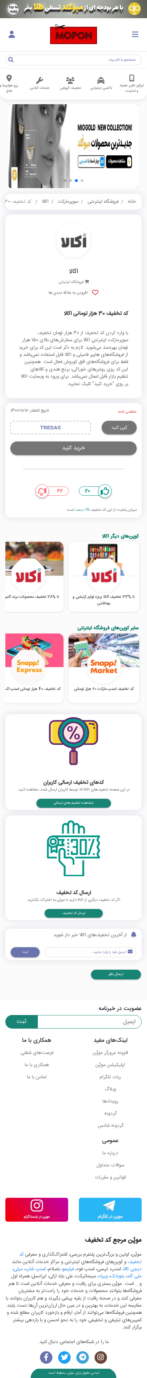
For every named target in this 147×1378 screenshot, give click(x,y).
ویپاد (103, 1276)
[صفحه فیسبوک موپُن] (46, 1357)
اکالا (45, 202)
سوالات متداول (110, 1165)
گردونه (110, 1113)
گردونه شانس (110, 1126)
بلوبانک (117, 1276)
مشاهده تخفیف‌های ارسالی (73, 803)
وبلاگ (110, 1089)
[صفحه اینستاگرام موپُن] (101, 1357)
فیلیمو (68, 1269)
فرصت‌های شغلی (37, 1053)
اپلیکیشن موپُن (110, 1065)
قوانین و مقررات (110, 1177)
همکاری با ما (37, 1065)
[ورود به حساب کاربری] (12, 35)
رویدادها (110, 1101)
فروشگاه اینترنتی (102, 202)
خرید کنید (73, 448)
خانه (132, 202)
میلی (18, 1269)
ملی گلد (134, 1276)
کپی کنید (119, 427)
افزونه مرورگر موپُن (110, 1053)
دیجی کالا (132, 1269)
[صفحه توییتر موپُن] (64, 1357)
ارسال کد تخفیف (73, 913)
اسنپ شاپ (35, 1269)
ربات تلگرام (110, 1077)
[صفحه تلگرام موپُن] (83, 1357)
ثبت (25, 952)
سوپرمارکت (68, 202)
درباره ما (110, 1153)
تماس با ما (37, 1077)
